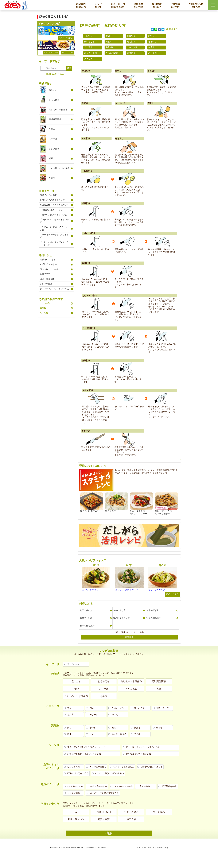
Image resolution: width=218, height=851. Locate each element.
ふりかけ (53, 139)
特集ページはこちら (66, 38)
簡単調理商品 (55, 119)
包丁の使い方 (86, 610)
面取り (109, 41)
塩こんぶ (53, 90)
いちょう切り (133, 47)
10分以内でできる (48, 264)
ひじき (52, 129)
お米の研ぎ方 (152, 610)
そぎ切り (152, 41)
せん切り (131, 41)
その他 (52, 178)
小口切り (88, 36)
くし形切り (89, 47)
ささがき (88, 59)
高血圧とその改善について (52, 200)
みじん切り (153, 53)
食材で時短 (45, 274)
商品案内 (81, 5)
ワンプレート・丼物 (49, 269)
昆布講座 (129, 637)
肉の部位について (121, 618)
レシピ (98, 5)
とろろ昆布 (54, 99)
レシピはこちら (68, 52)
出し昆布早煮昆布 (58, 109)
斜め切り (131, 36)
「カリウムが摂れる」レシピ (53, 214)
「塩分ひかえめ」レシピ (51, 210)
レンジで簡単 (46, 284)
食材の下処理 (86, 618)
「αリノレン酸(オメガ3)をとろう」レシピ (54, 243)
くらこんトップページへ (146, 847)
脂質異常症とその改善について (54, 205)
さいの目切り (112, 53)
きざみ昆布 (54, 148)
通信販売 (138, 5)
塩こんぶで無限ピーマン (126, 589)
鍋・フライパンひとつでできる (54, 289)
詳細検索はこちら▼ (56, 74)
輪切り (109, 36)
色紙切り (131, 53)
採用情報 (157, 5)
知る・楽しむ (118, 5)
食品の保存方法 (87, 625)
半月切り (110, 47)
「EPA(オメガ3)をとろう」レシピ (54, 236)
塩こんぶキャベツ (156, 589)
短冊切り (152, 47)
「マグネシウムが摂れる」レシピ (54, 220)
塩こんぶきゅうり (90, 589)
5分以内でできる (48, 259)
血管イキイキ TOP (48, 195)
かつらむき (89, 41)
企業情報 (175, 5)
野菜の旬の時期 (153, 618)
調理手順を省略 (47, 279)
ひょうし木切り (91, 53)
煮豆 (51, 158)
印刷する (173, 29)
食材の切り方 (119, 610)
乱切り (151, 36)
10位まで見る (172, 594)
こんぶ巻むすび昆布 (59, 168)
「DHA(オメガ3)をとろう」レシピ (54, 228)
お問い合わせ (196, 5)
